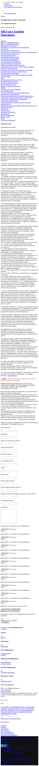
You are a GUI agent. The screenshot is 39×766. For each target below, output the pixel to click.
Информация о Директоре (9, 46)
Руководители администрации (10, 50)
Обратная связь (5, 110)
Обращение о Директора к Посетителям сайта (15, 47)
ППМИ (3, 88)
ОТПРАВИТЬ (5, 622)
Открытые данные (6, 712)
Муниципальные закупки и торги (11, 80)
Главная (6, 4)
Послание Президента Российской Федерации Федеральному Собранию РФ (15, 93)
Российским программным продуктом (22, 758)
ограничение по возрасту (13, 7)
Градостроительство (7, 91)
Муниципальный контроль (9, 81)
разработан (7, 763)
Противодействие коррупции (10, 58)
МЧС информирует (7, 732)
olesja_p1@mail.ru (6, 691)
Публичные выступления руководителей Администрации (19, 52)
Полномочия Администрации (10, 54)
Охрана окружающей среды (9, 101)
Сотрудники (4, 49)
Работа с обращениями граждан (10, 86)
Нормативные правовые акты (10, 57)
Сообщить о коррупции (8, 112)
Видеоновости (5, 730)
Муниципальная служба (8, 55)
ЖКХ (2, 78)
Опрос (3, 118)
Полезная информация (19, 712)
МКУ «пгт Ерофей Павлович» (10, 42)
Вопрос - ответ (5, 117)
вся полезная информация (7, 671)
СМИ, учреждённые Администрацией (12, 65)
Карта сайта (8, 5)
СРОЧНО (4, 629)
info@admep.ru (12, 375)
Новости (3, 727)
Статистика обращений (8, 120)
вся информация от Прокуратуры (6, 663)
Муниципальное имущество (9, 83)
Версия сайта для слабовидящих (11, 718)
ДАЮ (4, 378)
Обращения (4, 109)
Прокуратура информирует (9, 735)
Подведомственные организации (11, 63)
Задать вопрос (5, 114)
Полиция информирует (8, 733)
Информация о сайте (7, 742)
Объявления (4, 729)
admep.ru (26, 154)
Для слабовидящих (10, 13)
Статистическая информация (10, 60)
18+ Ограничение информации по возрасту (14, 737)
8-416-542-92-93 (6, 690)
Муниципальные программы (10, 73)
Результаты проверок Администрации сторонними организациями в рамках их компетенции (16, 70)
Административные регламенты (11, 89)
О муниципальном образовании (11, 62)
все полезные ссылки (6, 680)
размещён (5, 764)
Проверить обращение (8, 115)
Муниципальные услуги (8, 84)
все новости (3, 637)
